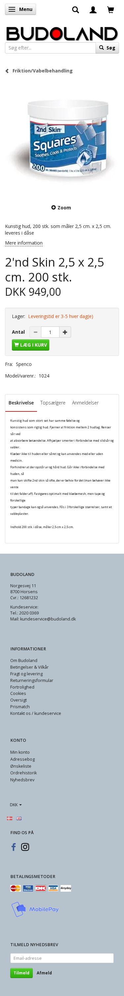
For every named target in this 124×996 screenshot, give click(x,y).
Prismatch (20, 707)
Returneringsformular (31, 680)
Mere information (24, 243)
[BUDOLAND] (62, 32)
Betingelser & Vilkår (29, 667)
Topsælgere (52, 402)
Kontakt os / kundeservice (35, 713)
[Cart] (110, 9)
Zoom (64, 207)
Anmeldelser (85, 402)
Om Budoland (23, 660)
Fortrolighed (22, 687)
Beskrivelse (21, 402)
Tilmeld (21, 973)
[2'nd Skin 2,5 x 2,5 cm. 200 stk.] (62, 138)
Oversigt (18, 700)
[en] (18, 818)
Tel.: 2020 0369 (24, 613)
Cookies (18, 693)
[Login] (93, 9)
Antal (19, 332)
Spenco (24, 364)
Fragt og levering (26, 674)
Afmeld (44, 973)
